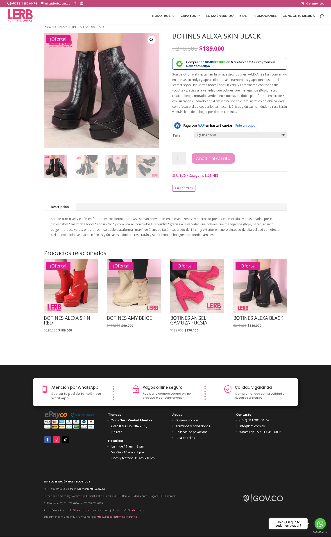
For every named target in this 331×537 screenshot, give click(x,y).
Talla (176, 135)
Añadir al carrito (213, 158)
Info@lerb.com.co (252, 426)
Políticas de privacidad (191, 432)
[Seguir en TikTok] (65, 439)
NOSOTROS (161, 16)
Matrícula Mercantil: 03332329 (88, 488)
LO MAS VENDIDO (220, 16)
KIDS (243, 16)
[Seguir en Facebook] (47, 439)
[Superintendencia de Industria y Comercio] (263, 502)
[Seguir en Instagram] (56, 439)
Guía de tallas (184, 188)
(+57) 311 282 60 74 (254, 420)
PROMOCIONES (264, 16)
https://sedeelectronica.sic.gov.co (117, 516)
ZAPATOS (188, 16)
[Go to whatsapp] (320, 523)
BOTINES (59, 27)
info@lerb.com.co (79, 510)
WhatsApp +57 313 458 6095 (260, 432)
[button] (151, 40)
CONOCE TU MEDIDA (298, 16)
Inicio (47, 27)
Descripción (60, 207)
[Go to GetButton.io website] (320, 532)
